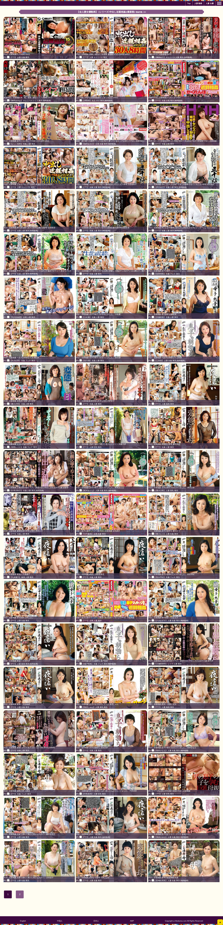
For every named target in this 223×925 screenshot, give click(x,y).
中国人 (59, 921)
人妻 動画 (198, 3)
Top (189, 3)
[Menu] (219, 3)
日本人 (96, 921)
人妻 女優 (210, 3)
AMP (132, 921)
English (23, 921)
